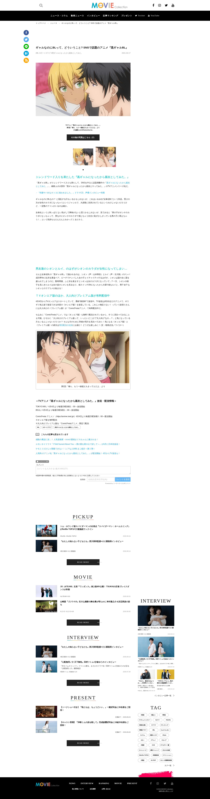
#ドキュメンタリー (144, 720)
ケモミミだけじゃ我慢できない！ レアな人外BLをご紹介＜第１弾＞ (65, 449)
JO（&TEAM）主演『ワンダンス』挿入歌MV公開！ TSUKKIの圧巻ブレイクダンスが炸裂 (94, 587)
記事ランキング (110, 16)
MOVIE (118, 783)
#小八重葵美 (71, 551)
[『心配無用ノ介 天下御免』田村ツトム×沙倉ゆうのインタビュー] (46, 667)
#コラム (142, 735)
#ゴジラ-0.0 (70, 611)
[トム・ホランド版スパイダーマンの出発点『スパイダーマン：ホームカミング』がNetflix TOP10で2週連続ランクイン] (46, 531)
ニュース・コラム (59, 16)
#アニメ (153, 740)
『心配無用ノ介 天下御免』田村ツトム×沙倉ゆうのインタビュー (88, 662)
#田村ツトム (64, 671)
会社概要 (93, 789)
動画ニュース (77, 16)
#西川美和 (63, 551)
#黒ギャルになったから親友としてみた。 (67, 53)
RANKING (104, 783)
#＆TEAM (63, 596)
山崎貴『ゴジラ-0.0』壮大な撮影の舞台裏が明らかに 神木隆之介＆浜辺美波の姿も (95, 603)
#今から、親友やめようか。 (145, 690)
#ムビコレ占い (165, 730)
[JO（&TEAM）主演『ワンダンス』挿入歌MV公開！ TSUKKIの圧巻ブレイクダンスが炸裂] (46, 591)
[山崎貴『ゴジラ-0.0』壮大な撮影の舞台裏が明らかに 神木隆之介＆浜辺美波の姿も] (46, 606)
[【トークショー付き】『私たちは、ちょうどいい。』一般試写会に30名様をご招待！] (46, 712)
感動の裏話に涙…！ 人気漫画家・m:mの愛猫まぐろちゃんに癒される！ (67, 439)
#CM (153, 745)
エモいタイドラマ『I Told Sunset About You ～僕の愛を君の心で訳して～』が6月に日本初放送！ (78, 444)
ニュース (53, 23)
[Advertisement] (83, 34)
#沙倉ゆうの (73, 671)
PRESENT (132, 783)
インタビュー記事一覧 (162, 696)
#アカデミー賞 (164, 745)
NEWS (72, 783)
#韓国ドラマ (142, 730)
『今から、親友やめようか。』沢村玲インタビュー (146, 682)
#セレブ (164, 740)
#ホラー (157, 720)
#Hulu (164, 735)
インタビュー (93, 16)
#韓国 (142, 745)
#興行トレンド (154, 750)
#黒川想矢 (160, 689)
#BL (37, 53)
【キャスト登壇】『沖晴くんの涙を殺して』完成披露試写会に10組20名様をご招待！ (94, 723)
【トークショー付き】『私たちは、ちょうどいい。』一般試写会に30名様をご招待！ (95, 708)
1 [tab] (83, 169)
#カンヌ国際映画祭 (166, 760)
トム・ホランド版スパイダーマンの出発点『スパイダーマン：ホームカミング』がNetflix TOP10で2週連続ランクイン (95, 527)
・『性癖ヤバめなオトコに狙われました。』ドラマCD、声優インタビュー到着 (70, 193)
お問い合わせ (106, 789)
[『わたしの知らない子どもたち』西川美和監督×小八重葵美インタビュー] (46, 546)
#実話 (142, 760)
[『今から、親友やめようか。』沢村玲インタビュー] (146, 674)
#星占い (153, 715)
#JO (68, 596)
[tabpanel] (83, 157)
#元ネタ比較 (166, 750)
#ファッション (167, 755)
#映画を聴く (142, 725)
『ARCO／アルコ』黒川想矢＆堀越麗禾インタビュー (165, 682)
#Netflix (63, 536)
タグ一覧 (168, 765)
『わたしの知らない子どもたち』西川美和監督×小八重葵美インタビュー (91, 541)
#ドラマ (153, 725)
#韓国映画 (156, 755)
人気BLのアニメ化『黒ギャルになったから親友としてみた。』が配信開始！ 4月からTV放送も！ (78, 453)
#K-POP (153, 760)
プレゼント (126, 16)
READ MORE (83, 562)
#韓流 (164, 715)
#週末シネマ (153, 735)
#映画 (142, 715)
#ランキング (164, 725)
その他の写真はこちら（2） (83, 137)
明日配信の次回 (66, 325)
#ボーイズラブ (45, 53)
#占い (142, 740)
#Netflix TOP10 (71, 536)
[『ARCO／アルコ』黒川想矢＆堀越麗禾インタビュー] (165, 674)
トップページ (41, 23)
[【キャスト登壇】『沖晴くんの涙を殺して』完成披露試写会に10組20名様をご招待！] (46, 727)
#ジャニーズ (142, 750)
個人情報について (78, 789)
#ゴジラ (62, 611)
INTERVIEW (87, 783)
